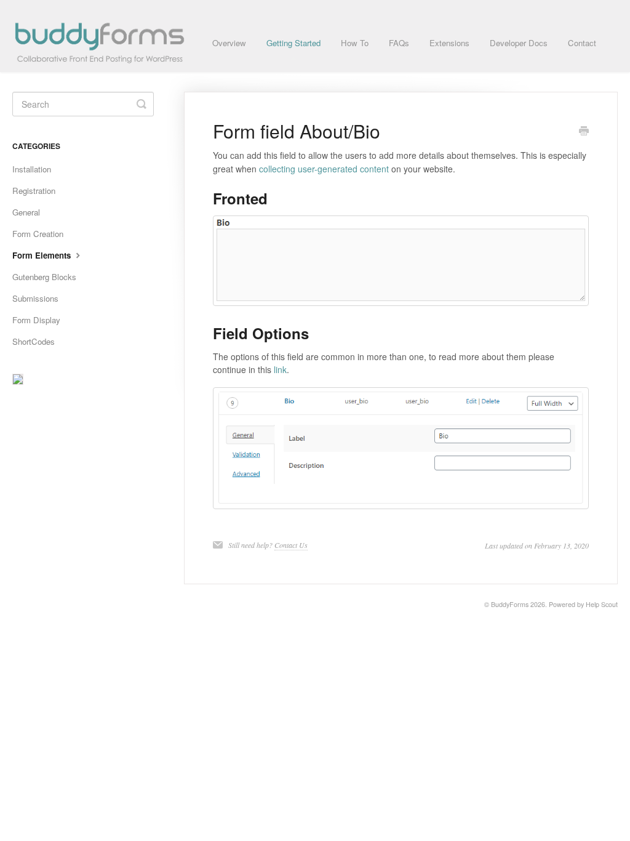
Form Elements (42, 255)
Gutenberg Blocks (44, 277)
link (280, 369)
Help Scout (602, 604)
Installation (31, 169)
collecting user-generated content (324, 169)
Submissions (35, 298)
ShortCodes (33, 341)
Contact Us (291, 545)
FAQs (399, 43)
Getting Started (293, 43)
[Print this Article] (584, 132)
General (26, 212)
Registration (33, 190)
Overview (229, 43)
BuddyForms (509, 604)
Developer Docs (519, 43)
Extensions (449, 43)
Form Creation (37, 233)
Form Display (36, 320)
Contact (582, 43)
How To (355, 43)
